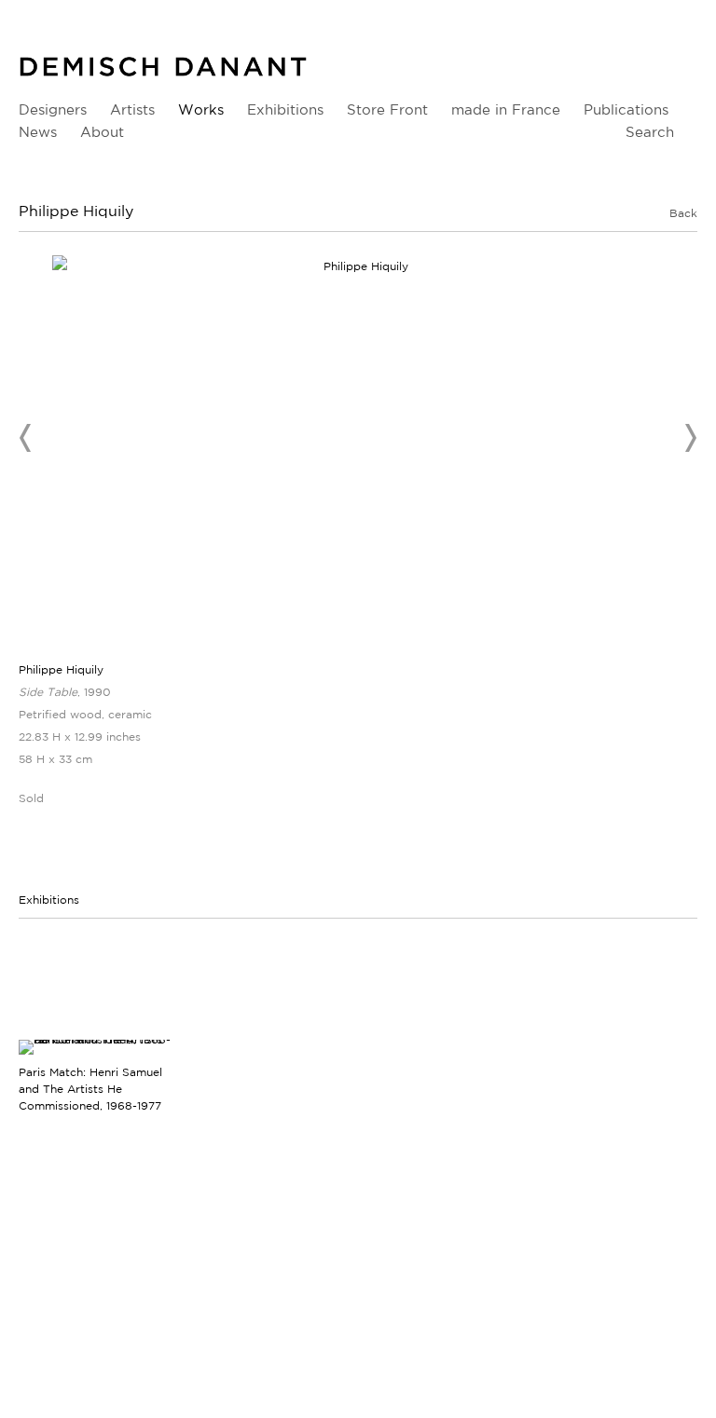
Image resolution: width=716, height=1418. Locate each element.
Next (689, 438)
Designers (53, 109)
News (38, 132)
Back (683, 213)
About (102, 132)
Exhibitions (285, 109)
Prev (26, 438)
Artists (132, 109)
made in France (505, 109)
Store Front (387, 109)
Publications (626, 109)
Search (650, 132)
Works (201, 109)
